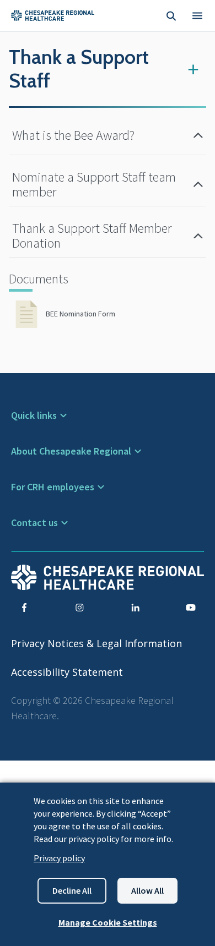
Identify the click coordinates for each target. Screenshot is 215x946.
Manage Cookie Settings (107, 922)
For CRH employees (52, 486)
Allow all (147, 890)
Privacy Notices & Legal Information (96, 643)
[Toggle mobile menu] (197, 15)
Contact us (34, 522)
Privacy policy (59, 857)
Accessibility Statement (67, 672)
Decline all (72, 890)
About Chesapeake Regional (71, 451)
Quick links (34, 415)
